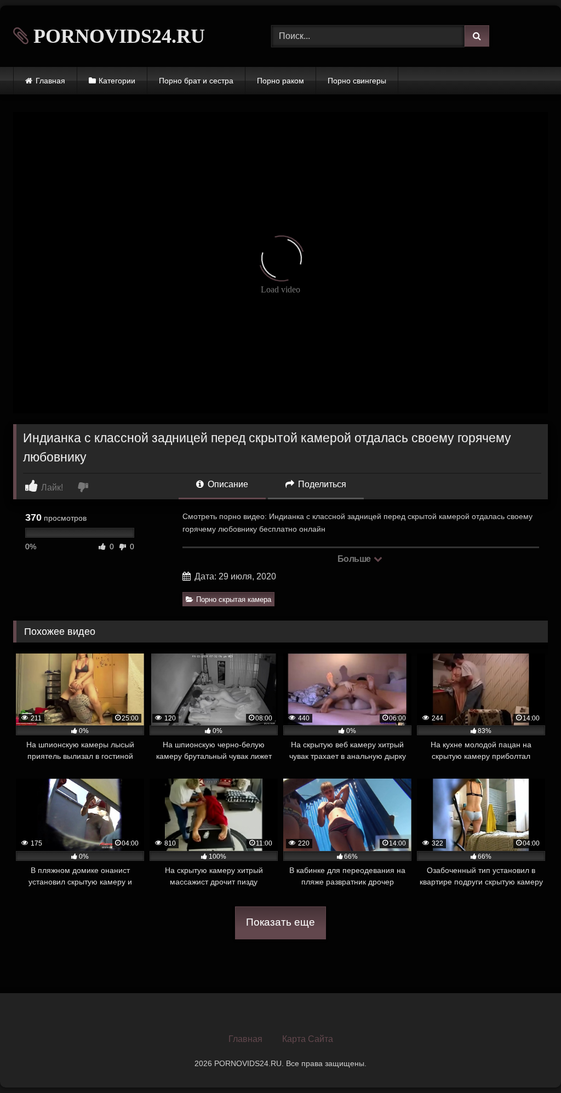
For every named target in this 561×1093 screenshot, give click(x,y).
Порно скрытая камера (233, 599)
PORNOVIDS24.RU (116, 36)
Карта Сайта (307, 1039)
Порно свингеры (357, 80)
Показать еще (280, 922)
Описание (226, 484)
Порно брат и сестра (196, 80)
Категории (117, 80)
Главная (50, 80)
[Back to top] (527, 1060)
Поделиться (321, 484)
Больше (355, 559)
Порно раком (280, 80)
